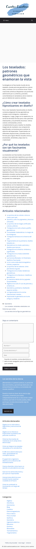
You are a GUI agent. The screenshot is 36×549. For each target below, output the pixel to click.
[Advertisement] (18, 42)
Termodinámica (12, 531)
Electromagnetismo (13, 511)
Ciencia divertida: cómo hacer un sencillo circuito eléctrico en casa (13, 467)
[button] (32, 20)
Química (9, 526)
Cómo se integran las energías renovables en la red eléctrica (12, 447)
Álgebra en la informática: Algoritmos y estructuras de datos (12, 426)
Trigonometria (11, 533)
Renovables (10, 528)
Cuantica (10, 509)
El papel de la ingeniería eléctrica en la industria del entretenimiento (12, 460)
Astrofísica (10, 503)
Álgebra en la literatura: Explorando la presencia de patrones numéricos (12, 433)
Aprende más (8, 411)
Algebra (9, 501)
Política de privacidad (11, 543)
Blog (8, 507)
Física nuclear (11, 516)
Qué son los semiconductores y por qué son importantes (13, 472)
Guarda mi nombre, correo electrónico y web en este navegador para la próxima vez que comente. (18, 361)
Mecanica (10, 524)
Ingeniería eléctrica (13, 522)
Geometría (8, 304)
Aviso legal (21, 543)
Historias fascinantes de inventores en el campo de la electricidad (12, 440)
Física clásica (11, 514)
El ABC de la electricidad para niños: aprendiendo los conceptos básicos (12, 453)
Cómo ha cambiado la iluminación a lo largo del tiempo (11, 486)
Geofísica (10, 518)
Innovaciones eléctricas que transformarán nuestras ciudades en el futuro (12, 479)
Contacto (28, 543)
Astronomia (11, 505)
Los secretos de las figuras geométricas (18, 311)
